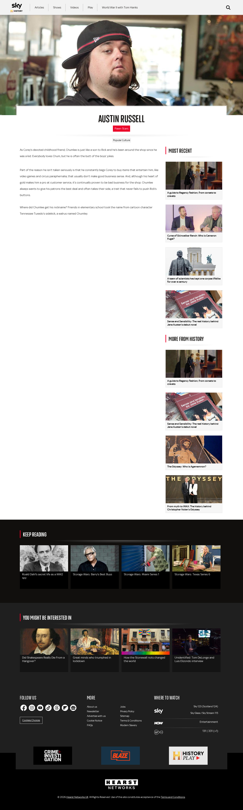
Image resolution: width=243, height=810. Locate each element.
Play (90, 7)
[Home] (16, 7)
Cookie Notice (94, 720)
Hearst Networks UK (77, 797)
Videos (74, 7)
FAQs (90, 725)
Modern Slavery (128, 725)
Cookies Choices (31, 720)
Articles (39, 7)
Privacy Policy (127, 711)
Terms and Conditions (173, 797)
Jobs (122, 706)
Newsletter (93, 711)
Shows (57, 7)
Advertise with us (96, 716)
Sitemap (124, 716)
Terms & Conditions (131, 720)
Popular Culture (121, 140)
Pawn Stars (121, 128)
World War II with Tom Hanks (120, 7)
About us (92, 706)
